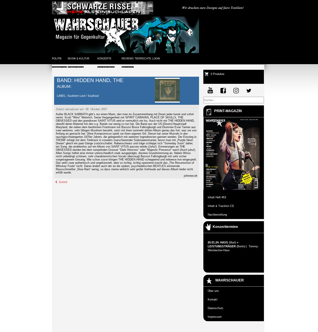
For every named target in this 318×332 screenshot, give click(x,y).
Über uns (213, 290)
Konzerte (104, 58)
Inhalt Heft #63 (217, 197)
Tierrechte (143, 58)
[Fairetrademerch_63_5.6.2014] (213, 13)
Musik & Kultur (78, 58)
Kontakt (212, 299)
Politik (57, 58)
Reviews (127, 58)
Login (156, 58)
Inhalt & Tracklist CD (221, 206)
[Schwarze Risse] (102, 13)
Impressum (215, 316)
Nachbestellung (217, 214)
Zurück (62, 182)
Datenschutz (215, 308)
